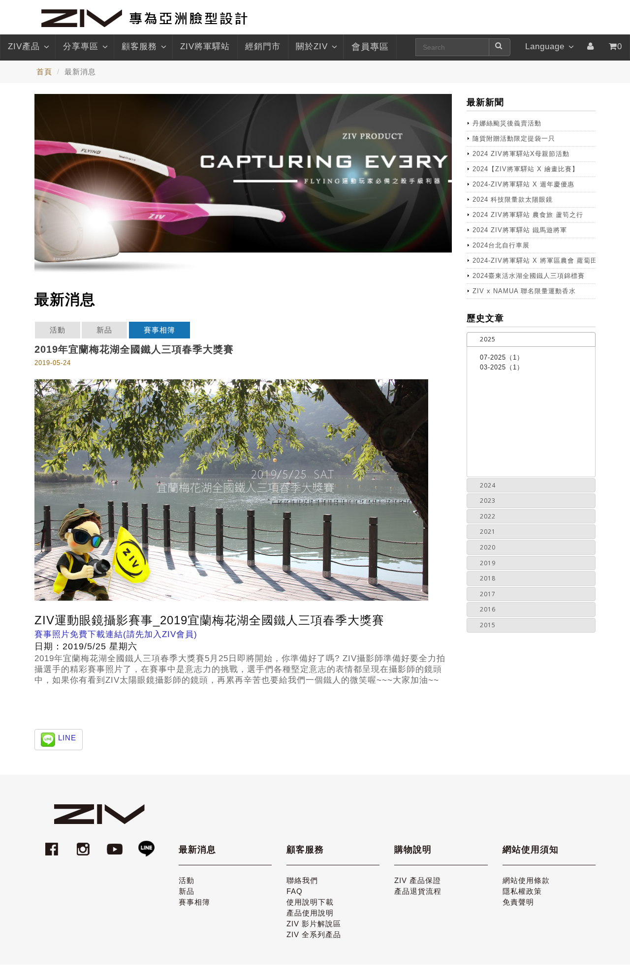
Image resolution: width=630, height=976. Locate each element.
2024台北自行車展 (501, 245)
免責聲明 (518, 902)
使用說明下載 (310, 902)
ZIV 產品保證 (417, 880)
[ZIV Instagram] (83, 844)
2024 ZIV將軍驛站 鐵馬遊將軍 (519, 230)
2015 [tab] (488, 625)
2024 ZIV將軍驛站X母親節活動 (520, 153)
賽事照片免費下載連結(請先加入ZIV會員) (115, 634)
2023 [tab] (488, 500)
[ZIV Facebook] (53, 844)
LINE (67, 737)
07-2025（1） (502, 357)
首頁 (44, 71)
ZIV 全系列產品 (313, 934)
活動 (57, 330)
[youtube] (116, 844)
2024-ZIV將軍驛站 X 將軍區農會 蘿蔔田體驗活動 (534, 260)
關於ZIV (312, 46)
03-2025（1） (502, 367)
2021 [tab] (488, 531)
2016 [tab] (488, 609)
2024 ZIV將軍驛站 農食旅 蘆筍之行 (527, 214)
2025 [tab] (488, 339)
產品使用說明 (310, 913)
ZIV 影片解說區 (313, 923)
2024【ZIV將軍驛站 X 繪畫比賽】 (525, 169)
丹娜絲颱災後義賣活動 (506, 123)
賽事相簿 (159, 330)
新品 (104, 330)
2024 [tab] (488, 485)
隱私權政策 (522, 891)
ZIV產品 (24, 46)
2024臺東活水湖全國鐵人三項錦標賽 (528, 275)
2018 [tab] (488, 578)
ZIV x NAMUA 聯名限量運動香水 (524, 291)
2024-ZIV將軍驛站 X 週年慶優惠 (523, 184)
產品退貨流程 (417, 891)
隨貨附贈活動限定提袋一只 (513, 138)
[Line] (146, 844)
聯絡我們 (302, 880)
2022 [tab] (488, 516)
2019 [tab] (488, 563)
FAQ (294, 891)
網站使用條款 (526, 880)
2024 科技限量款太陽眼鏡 (512, 199)
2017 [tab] (488, 594)
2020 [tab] (488, 547)
